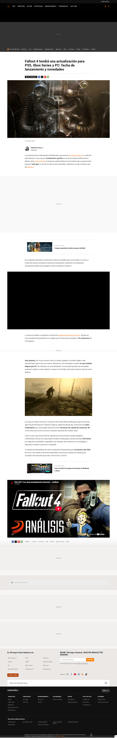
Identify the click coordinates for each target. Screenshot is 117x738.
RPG (13, 6)
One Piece (71, 49)
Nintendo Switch (38, 49)
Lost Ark (73, 6)
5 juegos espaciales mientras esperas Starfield (69, 248)
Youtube (74, 674)
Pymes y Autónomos (103, 702)
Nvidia (78, 49)
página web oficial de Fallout (69, 335)
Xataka (10, 699)
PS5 (70, 155)
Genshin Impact (50, 6)
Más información (60, 736)
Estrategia (38, 6)
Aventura (21, 6)
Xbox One (46, 665)
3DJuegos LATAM (27, 722)
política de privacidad (82, 663)
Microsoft (58, 49)
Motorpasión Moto (72, 702)
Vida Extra (25, 702)
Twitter (108, 6)
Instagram (78, 674)
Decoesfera (86, 702)
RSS (82, 674)
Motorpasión (71, 699)
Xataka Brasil (11, 724)
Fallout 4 (30, 167)
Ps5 (30, 49)
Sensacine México (42, 722)
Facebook (105, 6)
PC (84, 155)
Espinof (40, 702)
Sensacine (40, 699)
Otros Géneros (12, 658)
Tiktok (86, 674)
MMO (27, 662)
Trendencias (86, 699)
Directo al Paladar (57, 699)
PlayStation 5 (29, 669)
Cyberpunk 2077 (49, 49)
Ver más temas (13, 675)
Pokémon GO (63, 6)
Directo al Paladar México (57, 722)
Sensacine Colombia (43, 724)
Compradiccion (87, 704)
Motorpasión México (73, 722)
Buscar (106, 683)
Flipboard (45, 77)
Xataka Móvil (11, 702)
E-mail (48, 77)
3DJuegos (25, 699)
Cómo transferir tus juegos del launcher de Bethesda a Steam (71, 469)
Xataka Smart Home (13, 707)
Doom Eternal (40, 161)
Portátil (93, 49)
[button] (37, 148)
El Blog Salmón (101, 699)
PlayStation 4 (47, 669)
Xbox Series (76, 155)
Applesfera (11, 704)
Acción (29, 6)
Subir (104, 690)
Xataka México (12, 722)
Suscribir (90, 659)
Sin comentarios (32, 77)
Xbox (65, 49)
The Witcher (86, 49)
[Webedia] (105, 1)
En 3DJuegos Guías (59, 245)
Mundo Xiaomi (11, 710)
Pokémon (23, 49)
